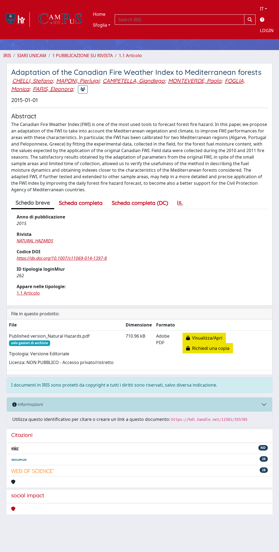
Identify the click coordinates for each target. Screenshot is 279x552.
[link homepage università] (60, 19)
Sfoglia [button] (100, 25)
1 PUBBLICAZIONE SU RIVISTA (82, 55)
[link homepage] (16, 19)
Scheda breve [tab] (33, 202)
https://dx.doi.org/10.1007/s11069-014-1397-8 (62, 258)
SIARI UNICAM (31, 55)
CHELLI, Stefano (32, 80)
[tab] (180, 203)
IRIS (7, 55)
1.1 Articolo (130, 55)
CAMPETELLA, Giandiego (134, 80)
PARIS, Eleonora (53, 88)
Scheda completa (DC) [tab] (140, 202)
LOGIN (267, 30)
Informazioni (30, 404)
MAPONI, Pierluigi (77, 80)
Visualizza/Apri (206, 338)
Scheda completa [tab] (80, 202)
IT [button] (262, 9)
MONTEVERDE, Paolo (194, 80)
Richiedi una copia (209, 348)
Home (99, 14)
